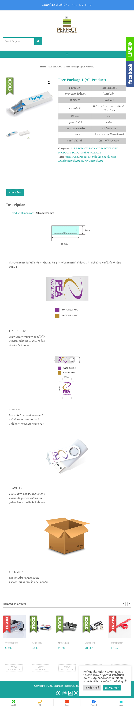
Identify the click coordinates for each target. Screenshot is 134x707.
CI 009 (8, 648)
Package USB (71, 157)
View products (14, 668)
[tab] (15, 192)
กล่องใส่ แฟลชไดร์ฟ (69, 161)
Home (43, 66)
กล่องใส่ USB (109, 157)
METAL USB (63, 643)
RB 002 (114, 648)
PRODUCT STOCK (68, 152)
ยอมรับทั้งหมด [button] (112, 687)
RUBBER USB (117, 643)
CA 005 (35, 648)
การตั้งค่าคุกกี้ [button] (92, 687)
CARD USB (37, 643)
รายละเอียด (15, 192)
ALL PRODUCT (56, 66)
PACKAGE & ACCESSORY (103, 148)
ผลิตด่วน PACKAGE (90, 152)
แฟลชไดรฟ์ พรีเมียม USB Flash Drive (67, 5)
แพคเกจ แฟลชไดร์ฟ (92, 161)
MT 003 (62, 648)
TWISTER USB (11, 643)
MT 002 (89, 648)
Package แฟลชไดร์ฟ (90, 157)
